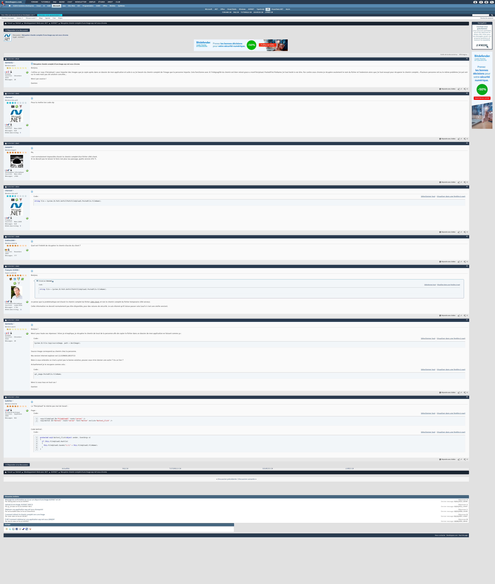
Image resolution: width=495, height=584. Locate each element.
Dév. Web (71, 6)
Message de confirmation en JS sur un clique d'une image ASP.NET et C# (32, 500)
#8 (467, 397)
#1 (467, 59)
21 (21, 310)
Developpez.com (452, 535)
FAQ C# (236, 12)
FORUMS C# (226, 12)
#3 (467, 143)
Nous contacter (440, 535)
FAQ (54, 2)
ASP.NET (251, 9)
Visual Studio (231, 9)
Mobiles (112, 6)
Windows (242, 9)
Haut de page (463, 535)
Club (117, 2)
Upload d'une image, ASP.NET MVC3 (19, 505)
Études (101, 2)
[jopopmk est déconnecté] (16, 161)
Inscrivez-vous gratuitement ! (50, 15)
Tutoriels (45, 2)
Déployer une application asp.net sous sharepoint (24, 510)
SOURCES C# (258, 12)
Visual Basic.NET (277, 9)
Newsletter (80, 2)
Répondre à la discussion (17, 30)
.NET (216, 9)
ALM (49, 6)
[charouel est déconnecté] (16, 116)
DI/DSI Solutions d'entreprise (23, 6)
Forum (10, 23)
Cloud (38, 6)
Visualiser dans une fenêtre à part (451, 196)
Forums (34, 2)
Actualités (65, 469)
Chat (69, 2)
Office (105, 6)
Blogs (62, 2)
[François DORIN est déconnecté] (16, 293)
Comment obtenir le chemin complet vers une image (25, 515)
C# (268, 9)
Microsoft (56, 6)
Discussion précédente (227, 479)
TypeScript (260, 9)
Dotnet (18, 23)
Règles (60, 18)
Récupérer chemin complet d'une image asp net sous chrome (45, 35)
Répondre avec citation (448, 89)
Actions (19, 18)
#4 (467, 186)
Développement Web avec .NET (36, 23)
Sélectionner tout (428, 196)
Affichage (462, 55)
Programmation (88, 6)
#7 (467, 320)
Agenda (47, 18)
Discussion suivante (246, 479)
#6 (467, 266)
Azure (288, 9)
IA (44, 6)
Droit (110, 2)
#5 (467, 236)
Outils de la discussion (448, 55)
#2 (467, 93)
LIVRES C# (269, 12)
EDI (78, 6)
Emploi (92, 2)
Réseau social (30, 18)
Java (64, 6)
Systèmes (121, 6)
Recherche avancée (486, 18)
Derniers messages (8, 18)
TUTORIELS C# (246, 12)
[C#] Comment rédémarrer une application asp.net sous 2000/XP (30, 520)
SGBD (98, 6)
